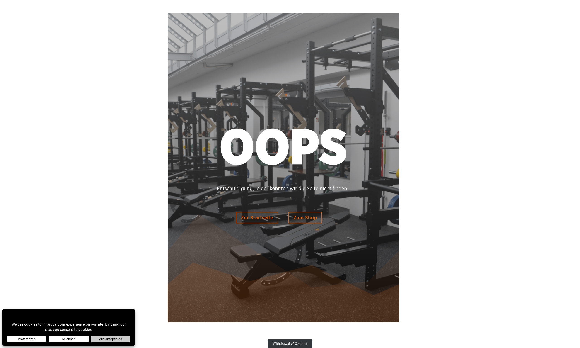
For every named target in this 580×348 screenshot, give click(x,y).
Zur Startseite (257, 217)
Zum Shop (305, 217)
